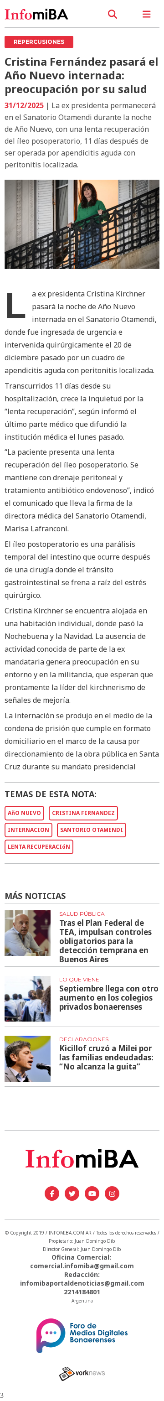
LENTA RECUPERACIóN (39, 847)
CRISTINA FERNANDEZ (83, 813)
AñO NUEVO (24, 813)
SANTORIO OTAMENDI (91, 830)
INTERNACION (28, 830)
